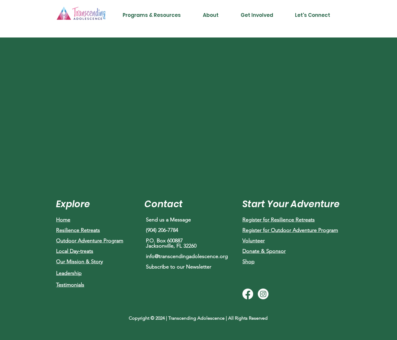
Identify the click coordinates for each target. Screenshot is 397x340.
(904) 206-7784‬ (162, 230)
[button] (152, 15)
